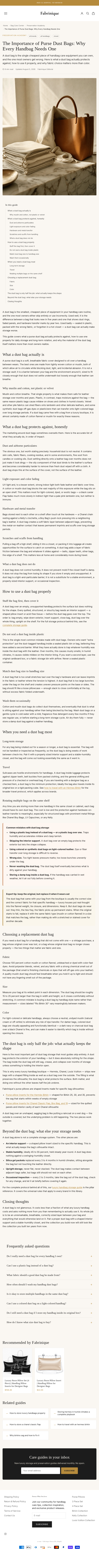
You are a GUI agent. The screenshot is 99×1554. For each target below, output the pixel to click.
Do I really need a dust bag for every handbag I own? (34, 1256)
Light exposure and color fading (22, 226)
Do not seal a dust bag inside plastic (24, 250)
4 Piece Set (77, 1506)
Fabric (12, 282)
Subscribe (69, 1471)
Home (5, 25)
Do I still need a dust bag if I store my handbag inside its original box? (44, 1312)
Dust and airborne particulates (22, 223)
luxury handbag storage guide (67, 1187)
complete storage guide (15, 625)
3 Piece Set (77, 1501)
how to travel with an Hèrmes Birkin (62, 788)
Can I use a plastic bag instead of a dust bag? (30, 1265)
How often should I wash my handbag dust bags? (32, 1284)
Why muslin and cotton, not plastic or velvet (27, 215)
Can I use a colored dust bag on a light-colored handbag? (36, 1303)
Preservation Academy (36, 25)
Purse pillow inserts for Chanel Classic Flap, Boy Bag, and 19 (37, 1103)
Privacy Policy (11, 1506)
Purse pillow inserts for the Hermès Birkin (27, 1095)
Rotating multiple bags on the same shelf (26, 274)
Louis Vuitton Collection (83, 1520)
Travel (12, 270)
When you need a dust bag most (21, 262)
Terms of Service (12, 1511)
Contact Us (9, 1515)
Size (11, 285)
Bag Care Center (17, 25)
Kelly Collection (79, 1515)
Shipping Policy (11, 1496)
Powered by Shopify (56, 1541)
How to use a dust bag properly (21, 242)
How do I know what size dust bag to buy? (29, 1322)
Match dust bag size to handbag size (24, 254)
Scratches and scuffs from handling (24, 234)
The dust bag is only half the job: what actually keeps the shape (34, 293)
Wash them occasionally (19, 258)
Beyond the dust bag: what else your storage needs (29, 297)
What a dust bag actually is (19, 211)
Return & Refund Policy (15, 1501)
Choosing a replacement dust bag (22, 277)
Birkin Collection (80, 1511)
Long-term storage (17, 266)
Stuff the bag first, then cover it (22, 246)
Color (12, 289)
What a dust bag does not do (21, 238)
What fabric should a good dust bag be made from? (33, 1275)
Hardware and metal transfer (21, 230)
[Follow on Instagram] (5, 1534)
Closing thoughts (15, 301)
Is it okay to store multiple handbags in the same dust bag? (37, 1293)
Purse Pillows (78, 1496)
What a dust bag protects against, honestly (26, 219)
